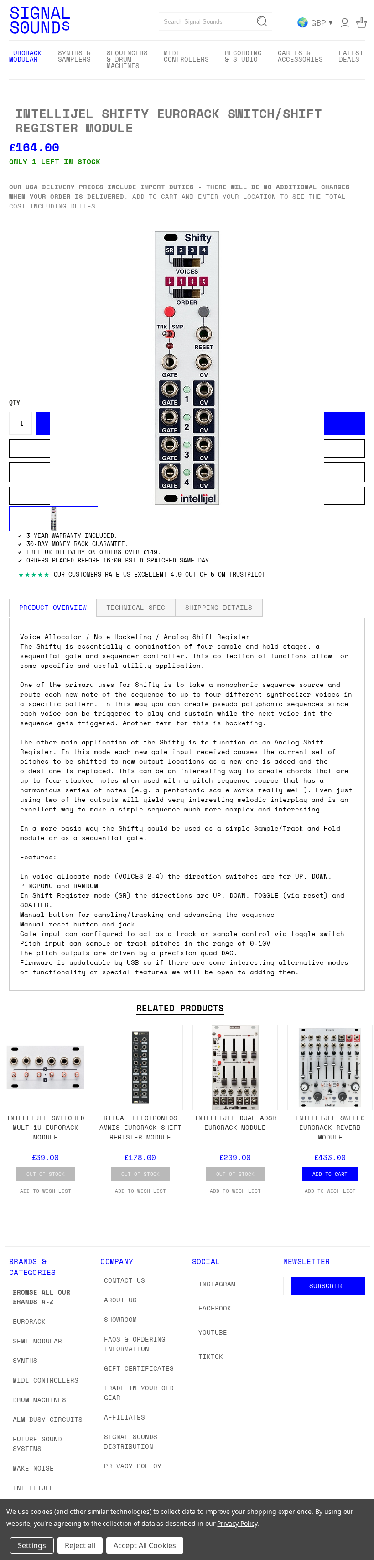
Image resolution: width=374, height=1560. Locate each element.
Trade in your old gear (139, 1392)
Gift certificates (139, 1368)
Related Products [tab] (180, 1008)
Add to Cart (330, 1174)
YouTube (212, 1332)
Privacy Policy (132, 1466)
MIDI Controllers (45, 1380)
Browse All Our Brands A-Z (41, 1296)
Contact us (124, 1280)
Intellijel (33, 1487)
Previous (360, 1531)
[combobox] (215, 21)
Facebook (214, 1308)
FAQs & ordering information (135, 1343)
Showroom (120, 1319)
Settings (32, 1545)
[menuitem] (25, 59)
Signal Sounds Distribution (130, 1441)
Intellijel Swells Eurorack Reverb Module (330, 1127)
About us (120, 1300)
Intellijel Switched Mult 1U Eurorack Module (45, 1127)
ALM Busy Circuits (48, 1419)
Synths (25, 1360)
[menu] (187, 60)
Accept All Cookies (145, 1545)
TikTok (210, 1356)
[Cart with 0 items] (361, 22)
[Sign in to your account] (344, 22)
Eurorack (29, 1321)
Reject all (80, 1545)
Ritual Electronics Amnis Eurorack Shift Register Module (140, 1127)
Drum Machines (39, 1399)
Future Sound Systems (37, 1443)
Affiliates (124, 1417)
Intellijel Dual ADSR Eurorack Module (235, 1122)
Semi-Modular (37, 1341)
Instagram (216, 1284)
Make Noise (33, 1468)
